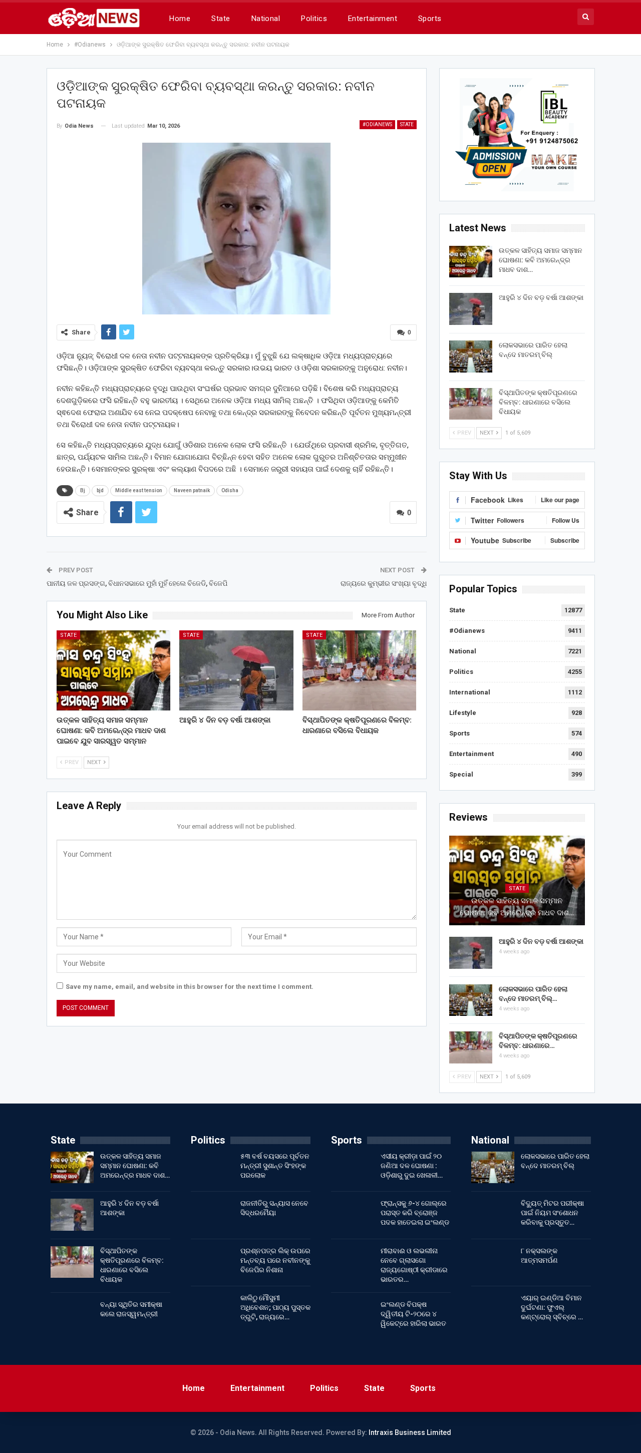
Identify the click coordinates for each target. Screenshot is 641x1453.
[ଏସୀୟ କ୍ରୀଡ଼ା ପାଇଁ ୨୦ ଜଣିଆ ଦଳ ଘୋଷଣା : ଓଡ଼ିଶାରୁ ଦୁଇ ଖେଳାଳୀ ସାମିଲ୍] (352, 1168)
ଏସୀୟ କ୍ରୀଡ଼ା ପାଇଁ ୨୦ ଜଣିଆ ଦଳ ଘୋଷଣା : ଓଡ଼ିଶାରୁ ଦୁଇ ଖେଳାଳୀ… (412, 1165)
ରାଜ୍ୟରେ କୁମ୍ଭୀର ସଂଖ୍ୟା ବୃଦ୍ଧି (384, 583)
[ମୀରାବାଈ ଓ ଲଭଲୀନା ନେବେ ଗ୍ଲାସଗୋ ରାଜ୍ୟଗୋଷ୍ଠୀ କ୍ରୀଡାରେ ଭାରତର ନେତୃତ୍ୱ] (352, 1262)
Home (179, 18)
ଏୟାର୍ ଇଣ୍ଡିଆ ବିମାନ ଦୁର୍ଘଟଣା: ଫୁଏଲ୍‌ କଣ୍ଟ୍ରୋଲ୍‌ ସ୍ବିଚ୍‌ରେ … (552, 1307)
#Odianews (377, 124)
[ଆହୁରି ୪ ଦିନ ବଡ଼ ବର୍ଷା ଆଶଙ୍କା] (236, 670)
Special (461, 774)
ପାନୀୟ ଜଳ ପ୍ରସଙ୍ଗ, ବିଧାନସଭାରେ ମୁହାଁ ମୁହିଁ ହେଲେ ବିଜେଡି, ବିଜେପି (137, 583)
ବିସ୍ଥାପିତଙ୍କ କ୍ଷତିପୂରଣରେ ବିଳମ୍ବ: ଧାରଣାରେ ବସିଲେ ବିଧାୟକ (538, 402)
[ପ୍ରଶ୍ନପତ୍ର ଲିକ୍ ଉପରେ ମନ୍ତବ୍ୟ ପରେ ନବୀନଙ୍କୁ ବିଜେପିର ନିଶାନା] (212, 1262)
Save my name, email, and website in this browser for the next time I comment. (189, 986)
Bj (82, 490)
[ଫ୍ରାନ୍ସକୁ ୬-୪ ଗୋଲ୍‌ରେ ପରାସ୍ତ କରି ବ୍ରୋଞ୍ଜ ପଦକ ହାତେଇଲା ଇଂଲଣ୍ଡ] (352, 1215)
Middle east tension (138, 490)
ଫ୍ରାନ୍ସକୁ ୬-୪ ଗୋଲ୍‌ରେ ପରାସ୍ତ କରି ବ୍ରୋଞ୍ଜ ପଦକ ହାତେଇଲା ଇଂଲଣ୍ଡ (415, 1212)
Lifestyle (462, 712)
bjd (100, 490)
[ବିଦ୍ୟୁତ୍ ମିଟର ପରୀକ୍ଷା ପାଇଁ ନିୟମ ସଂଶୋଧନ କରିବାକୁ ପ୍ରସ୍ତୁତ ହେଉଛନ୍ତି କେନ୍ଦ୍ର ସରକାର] (492, 1215)
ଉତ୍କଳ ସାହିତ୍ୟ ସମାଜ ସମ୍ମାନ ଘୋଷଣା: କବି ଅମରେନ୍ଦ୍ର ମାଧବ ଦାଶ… (540, 259)
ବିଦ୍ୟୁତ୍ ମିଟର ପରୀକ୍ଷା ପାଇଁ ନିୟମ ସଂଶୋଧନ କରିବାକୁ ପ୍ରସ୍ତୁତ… (552, 1212)
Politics (314, 18)
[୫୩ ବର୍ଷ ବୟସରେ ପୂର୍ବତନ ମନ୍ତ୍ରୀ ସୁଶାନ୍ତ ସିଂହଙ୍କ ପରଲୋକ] (212, 1168)
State (220, 18)
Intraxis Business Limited (410, 1432)
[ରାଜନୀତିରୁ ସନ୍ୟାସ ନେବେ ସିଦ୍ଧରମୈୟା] (212, 1215)
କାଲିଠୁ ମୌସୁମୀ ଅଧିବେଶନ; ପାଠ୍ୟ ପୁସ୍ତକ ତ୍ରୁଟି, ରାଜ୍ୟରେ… (275, 1307)
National (265, 18)
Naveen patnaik (192, 490)
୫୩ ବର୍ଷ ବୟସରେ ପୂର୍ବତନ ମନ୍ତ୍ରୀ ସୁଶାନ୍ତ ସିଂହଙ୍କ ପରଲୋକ (274, 1165)
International (469, 692)
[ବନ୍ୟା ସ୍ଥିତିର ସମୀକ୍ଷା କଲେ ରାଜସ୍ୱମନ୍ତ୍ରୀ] (72, 1316)
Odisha (229, 490)
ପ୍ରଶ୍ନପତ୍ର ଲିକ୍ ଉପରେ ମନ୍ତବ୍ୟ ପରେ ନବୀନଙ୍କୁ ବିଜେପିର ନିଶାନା (275, 1260)
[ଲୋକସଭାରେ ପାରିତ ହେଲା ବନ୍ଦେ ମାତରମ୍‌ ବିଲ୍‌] (470, 356)
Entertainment (372, 18)
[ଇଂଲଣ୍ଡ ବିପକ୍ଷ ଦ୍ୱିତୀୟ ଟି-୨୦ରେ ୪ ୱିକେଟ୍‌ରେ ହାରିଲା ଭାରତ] (352, 1316)
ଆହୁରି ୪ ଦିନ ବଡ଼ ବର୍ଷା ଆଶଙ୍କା (541, 297)
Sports (430, 18)
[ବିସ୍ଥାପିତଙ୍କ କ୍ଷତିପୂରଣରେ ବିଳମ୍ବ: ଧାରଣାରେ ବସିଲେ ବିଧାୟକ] (359, 670)
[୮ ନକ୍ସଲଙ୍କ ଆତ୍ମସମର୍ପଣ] (492, 1262)
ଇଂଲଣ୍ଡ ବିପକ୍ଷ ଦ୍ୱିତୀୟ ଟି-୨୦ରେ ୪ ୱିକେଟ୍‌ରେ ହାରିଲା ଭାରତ (413, 1313)
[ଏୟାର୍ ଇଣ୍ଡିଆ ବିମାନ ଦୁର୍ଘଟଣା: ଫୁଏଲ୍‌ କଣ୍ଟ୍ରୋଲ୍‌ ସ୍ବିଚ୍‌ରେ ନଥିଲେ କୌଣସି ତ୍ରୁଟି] (492, 1309)
